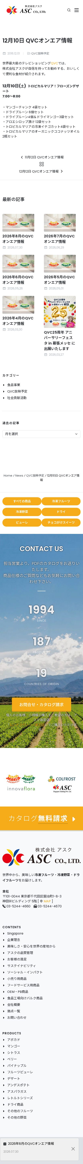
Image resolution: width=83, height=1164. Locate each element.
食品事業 (13, 385)
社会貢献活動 (17, 398)
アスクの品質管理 (20, 953)
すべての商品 (22, 501)
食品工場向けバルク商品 (25, 998)
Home (8, 476)
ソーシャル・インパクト (25, 972)
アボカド (13, 1039)
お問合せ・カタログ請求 (41, 704)
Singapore (15, 933)
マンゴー (13, 1046)
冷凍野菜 (22, 512)
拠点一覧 (13, 1011)
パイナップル (17, 1065)
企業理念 (13, 940)
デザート (13, 1078)
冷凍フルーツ (61, 501)
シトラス (13, 1052)
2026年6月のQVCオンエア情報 (17, 280)
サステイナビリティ (21, 965)
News (19, 476)
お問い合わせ (17, 1017)
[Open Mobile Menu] (77, 10)
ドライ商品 (15, 1104)
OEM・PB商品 (17, 991)
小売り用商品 (17, 978)
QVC (54, 63)
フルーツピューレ (20, 1072)
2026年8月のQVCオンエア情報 (30, 1143)
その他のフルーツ (20, 1111)
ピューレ (22, 522)
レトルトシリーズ (20, 1098)
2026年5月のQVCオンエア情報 (59, 280)
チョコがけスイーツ (61, 522)
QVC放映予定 (40, 53)
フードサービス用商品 (23, 985)
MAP (47, 901)
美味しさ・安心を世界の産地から (31, 946)
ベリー (12, 1059)
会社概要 (13, 1004)
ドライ (61, 512)
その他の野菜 (17, 1117)
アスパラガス (17, 1091)
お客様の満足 (17, 959)
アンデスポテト (18, 1085)
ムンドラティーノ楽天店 (27, 724)
